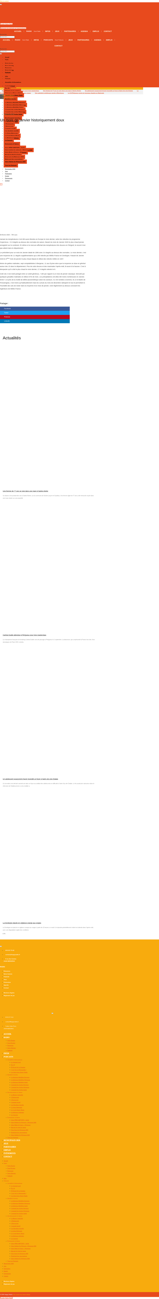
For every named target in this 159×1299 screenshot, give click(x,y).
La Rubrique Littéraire (17, 1112)
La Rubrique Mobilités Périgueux (15, 105)
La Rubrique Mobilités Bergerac (15, 102)
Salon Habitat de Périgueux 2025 (20, 1135)
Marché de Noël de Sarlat (18, 1127)
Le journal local (16, 1062)
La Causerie (14, 1115)
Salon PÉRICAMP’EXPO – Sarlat (20, 1120)
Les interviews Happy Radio (14, 95)
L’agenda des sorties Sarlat (19, 1090)
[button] (35, 309)
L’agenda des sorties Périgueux (15, 112)
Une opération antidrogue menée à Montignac (49, 93)
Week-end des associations (19, 1132)
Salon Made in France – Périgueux (20, 1125)
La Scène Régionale (16, 1107)
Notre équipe (9, 63)
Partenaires (10, 1147)
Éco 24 (7, 88)
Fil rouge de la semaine (18, 1067)
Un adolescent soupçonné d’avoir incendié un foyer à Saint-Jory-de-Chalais (109, 90)
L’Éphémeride (9, 124)
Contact (8, 1157)
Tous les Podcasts (12, 1137)
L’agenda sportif (15, 1102)
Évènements (10, 1153)
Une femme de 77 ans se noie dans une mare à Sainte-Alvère (62, 90)
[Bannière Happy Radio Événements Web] (33, 21)
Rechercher (3, 34)
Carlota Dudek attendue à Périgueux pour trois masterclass (20, 90)
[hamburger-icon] (91, 56)
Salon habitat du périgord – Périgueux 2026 (23, 1122)
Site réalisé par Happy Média (21, 1294)
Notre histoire (11, 1048)
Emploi (7, 1150)
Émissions (10, 1045)
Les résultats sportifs (17, 1105)
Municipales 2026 (10, 169)
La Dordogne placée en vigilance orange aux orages (22, 923)
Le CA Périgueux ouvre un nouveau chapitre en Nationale (86, 93)
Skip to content (4, 1)
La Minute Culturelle (17, 1095)
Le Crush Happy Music (17, 1110)
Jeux (6, 171)
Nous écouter (11, 1043)
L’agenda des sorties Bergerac (14, 109)
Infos (6, 1053)
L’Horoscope (9, 126)
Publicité (9, 1050)
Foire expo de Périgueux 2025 (19, 1130)
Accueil (7, 57)
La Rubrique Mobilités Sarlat (14, 107)
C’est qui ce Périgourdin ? (18, 1070)
